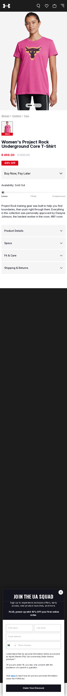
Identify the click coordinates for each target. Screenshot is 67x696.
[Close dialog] (60, 592)
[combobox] (11, 645)
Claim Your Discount (33, 688)
